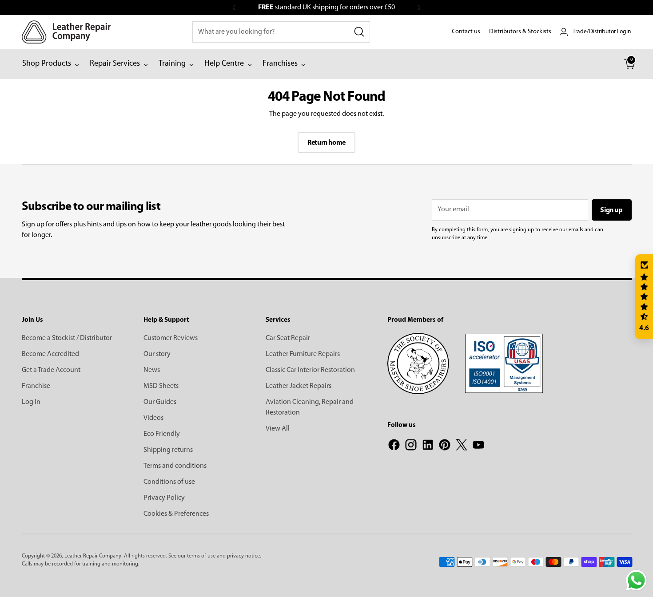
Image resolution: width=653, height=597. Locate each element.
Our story (157, 354)
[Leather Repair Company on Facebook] (394, 446)
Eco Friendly (161, 434)
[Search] (359, 32)
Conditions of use (169, 482)
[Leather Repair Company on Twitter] (461, 446)
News (151, 370)
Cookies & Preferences (176, 514)
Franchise (36, 386)
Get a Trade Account (51, 370)
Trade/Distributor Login (602, 32)
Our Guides (159, 402)
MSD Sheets (161, 386)
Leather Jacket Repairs (298, 386)
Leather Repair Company (92, 556)
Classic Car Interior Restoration (310, 370)
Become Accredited (50, 354)
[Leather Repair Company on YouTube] (478, 446)
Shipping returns (168, 450)
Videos (153, 418)
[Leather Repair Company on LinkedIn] (427, 446)
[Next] (419, 7)
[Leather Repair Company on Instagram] (411, 446)
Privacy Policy (164, 498)
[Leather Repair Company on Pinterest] (444, 446)
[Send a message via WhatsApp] (636, 580)
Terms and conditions (175, 466)
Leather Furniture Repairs (303, 354)
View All (278, 428)
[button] (644, 297)
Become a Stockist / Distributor (67, 338)
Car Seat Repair (288, 338)
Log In (31, 402)
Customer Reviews (170, 338)
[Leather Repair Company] (66, 31)
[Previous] (234, 7)
